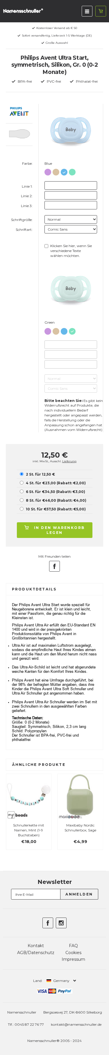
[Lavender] (47, 171)
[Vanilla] (56, 171)
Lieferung (69, 461)
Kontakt (36, 945)
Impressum (73, 959)
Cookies (73, 952)
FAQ (73, 945)
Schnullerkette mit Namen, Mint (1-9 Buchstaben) (28, 830)
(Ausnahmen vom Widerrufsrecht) (73, 429)
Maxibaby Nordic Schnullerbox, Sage (80, 827)
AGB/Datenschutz (35, 952)
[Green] (72, 171)
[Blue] (64, 171)
